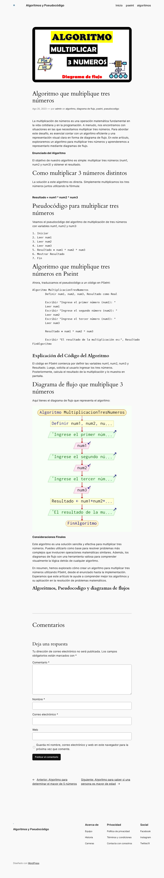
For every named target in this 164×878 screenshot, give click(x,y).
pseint (99, 108)
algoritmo (70, 108)
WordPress (33, 863)
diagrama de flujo (86, 108)
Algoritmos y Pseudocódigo (45, 5)
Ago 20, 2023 (39, 108)
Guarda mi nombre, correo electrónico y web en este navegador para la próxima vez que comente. (82, 747)
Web (35, 729)
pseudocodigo (111, 108)
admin (58, 108)
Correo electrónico (45, 714)
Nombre (38, 699)
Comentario (40, 662)
